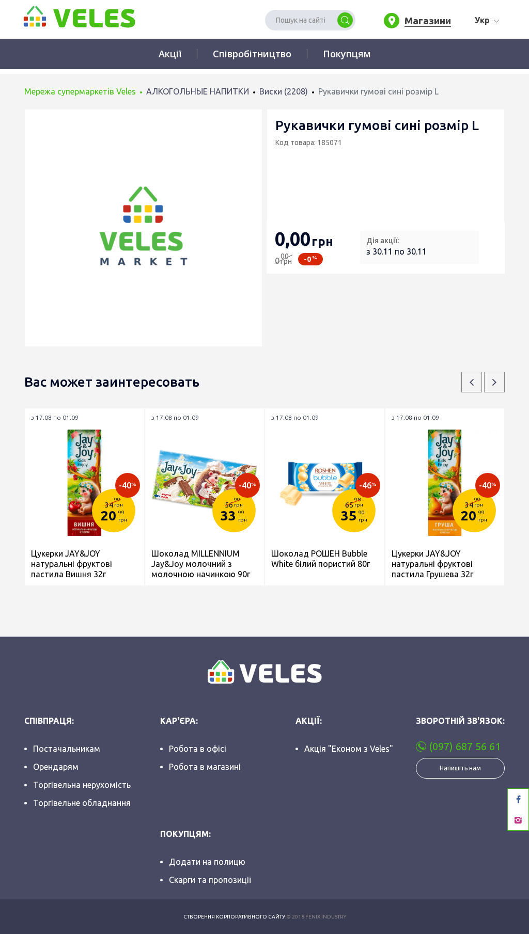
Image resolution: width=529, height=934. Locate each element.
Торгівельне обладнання (82, 803)
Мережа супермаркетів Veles (80, 91)
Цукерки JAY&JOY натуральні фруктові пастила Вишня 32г (71, 564)
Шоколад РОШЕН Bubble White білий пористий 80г (320, 558)
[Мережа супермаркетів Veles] (78, 16)
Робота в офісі (197, 748)
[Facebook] (518, 799)
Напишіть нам (460, 768)
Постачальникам (66, 748)
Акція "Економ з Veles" (348, 748)
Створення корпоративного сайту (234, 917)
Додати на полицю (207, 861)
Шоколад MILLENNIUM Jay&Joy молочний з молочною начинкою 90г (200, 564)
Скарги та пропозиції (210, 879)
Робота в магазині (205, 766)
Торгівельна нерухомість (82, 784)
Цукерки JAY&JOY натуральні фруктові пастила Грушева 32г (432, 564)
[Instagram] (518, 820)
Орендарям (56, 766)
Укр (482, 20)
